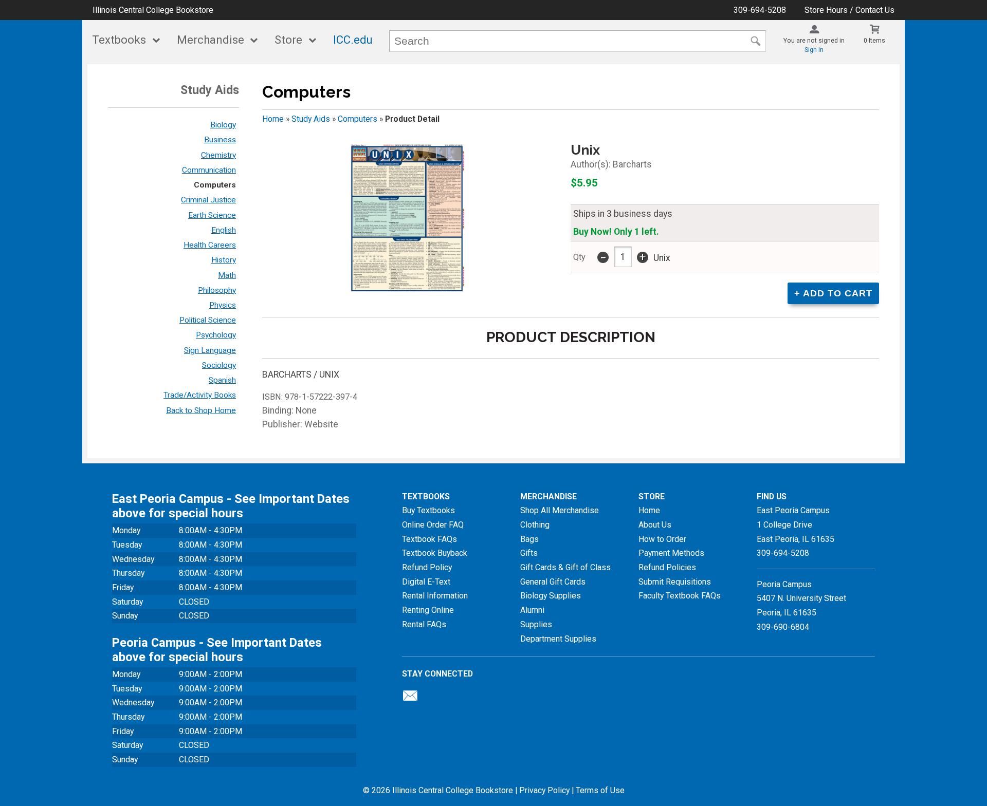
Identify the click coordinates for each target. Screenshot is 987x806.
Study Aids (310, 119)
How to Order (662, 539)
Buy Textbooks (428, 510)
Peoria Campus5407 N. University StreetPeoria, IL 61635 (801, 598)
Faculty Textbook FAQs (679, 596)
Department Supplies (558, 639)
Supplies (536, 624)
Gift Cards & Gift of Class (565, 567)
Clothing (535, 525)
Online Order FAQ (433, 525)
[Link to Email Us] (410, 698)
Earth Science (212, 215)
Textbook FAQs (429, 539)
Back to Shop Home (201, 410)
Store (288, 39)
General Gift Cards (553, 582)
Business (220, 139)
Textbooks (119, 39)
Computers (215, 185)
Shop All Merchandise (559, 510)
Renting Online (428, 610)
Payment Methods (671, 553)
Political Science (207, 320)
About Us (654, 525)
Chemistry (218, 155)
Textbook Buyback (434, 553)
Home (273, 119)
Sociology (219, 365)
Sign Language (210, 350)
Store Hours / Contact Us (849, 10)
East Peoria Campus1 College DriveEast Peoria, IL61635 (795, 524)
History (223, 260)
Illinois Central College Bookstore (153, 10)
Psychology (216, 335)
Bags (529, 539)
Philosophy (217, 290)
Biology (223, 124)
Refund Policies (667, 567)
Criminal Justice (208, 199)
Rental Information (435, 596)
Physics (222, 305)
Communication (209, 170)
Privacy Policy (544, 790)
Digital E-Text (426, 582)
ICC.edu (353, 39)
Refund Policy (427, 567)
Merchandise (210, 39)
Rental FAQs (424, 624)
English (223, 230)
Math (227, 275)
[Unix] (407, 219)
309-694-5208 (760, 10)
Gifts (529, 553)
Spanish (222, 380)
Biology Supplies (550, 596)
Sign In (814, 49)
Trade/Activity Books (199, 395)
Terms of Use (600, 790)
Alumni (532, 610)
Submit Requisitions (674, 582)
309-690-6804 (783, 627)
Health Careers (210, 245)
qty (579, 257)
